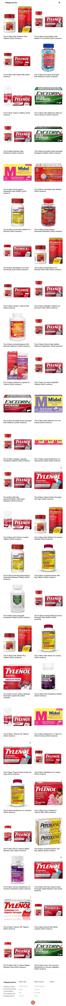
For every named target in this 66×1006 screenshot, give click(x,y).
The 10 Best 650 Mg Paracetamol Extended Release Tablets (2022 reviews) (16, 577)
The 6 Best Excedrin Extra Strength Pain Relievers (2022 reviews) (17, 422)
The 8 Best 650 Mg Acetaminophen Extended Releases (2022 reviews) (14, 499)
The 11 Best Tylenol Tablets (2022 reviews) (16, 114)
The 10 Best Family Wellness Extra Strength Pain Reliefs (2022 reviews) (48, 617)
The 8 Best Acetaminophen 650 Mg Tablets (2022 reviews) (47, 576)
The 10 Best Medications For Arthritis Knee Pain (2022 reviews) (47, 269)
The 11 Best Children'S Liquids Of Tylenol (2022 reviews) (16, 383)
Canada (36, 989)
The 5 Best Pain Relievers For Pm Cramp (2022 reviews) (47, 422)
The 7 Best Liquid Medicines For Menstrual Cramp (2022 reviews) (47, 460)
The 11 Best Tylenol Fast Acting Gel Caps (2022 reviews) (17, 773)
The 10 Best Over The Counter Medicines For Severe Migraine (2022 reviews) (46, 967)
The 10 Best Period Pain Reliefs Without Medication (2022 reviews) (48, 345)
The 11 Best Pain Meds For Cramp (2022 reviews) (47, 656)
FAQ (20, 992)
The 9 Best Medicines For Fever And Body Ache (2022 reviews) (16, 269)
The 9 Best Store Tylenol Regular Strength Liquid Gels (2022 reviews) (16, 696)
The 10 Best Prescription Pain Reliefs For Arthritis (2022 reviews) (48, 37)
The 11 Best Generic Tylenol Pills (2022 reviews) (16, 307)
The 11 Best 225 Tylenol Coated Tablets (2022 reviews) (15, 538)
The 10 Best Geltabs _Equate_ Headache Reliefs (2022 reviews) (16, 460)
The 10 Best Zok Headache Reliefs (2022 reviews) (48, 695)
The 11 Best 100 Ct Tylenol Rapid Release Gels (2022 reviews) (16, 850)
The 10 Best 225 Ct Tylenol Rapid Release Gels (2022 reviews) (16, 966)
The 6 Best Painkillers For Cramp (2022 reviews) (47, 773)
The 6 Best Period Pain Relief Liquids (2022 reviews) (46, 928)
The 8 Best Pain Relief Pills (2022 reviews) (16, 76)
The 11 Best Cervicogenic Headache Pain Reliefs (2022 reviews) (14, 191)
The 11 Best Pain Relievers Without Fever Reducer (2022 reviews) (48, 114)
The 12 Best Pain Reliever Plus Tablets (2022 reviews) (15, 37)
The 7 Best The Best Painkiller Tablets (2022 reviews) (46, 383)
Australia (37, 992)
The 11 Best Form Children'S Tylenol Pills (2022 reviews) (45, 811)
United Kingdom (39, 986)
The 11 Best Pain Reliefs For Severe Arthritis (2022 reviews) (48, 538)
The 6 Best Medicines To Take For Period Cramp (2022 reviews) (48, 735)
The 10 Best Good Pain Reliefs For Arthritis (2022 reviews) (17, 230)
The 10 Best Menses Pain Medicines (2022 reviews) (13, 152)
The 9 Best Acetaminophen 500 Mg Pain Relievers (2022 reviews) (16, 345)
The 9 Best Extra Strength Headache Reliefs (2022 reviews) (16, 616)
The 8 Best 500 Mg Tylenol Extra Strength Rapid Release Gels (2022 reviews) (48, 889)
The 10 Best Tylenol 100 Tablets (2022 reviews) (16, 928)
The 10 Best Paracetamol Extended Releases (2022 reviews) (48, 230)
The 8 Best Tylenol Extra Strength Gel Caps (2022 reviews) (48, 498)
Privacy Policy (23, 986)
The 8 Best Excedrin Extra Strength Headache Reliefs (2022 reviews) (48, 152)
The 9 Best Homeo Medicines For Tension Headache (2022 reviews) (17, 888)
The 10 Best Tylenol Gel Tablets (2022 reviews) (16, 735)
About (21, 989)
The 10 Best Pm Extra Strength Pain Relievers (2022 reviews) (46, 76)
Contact (21, 996)
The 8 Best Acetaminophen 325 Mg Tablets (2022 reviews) (47, 850)
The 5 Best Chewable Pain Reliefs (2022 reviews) (47, 190)
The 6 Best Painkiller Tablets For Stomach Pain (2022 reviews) (47, 307)
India (35, 996)
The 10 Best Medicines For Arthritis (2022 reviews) (17, 811)
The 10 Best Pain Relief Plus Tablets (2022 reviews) (14, 656)
